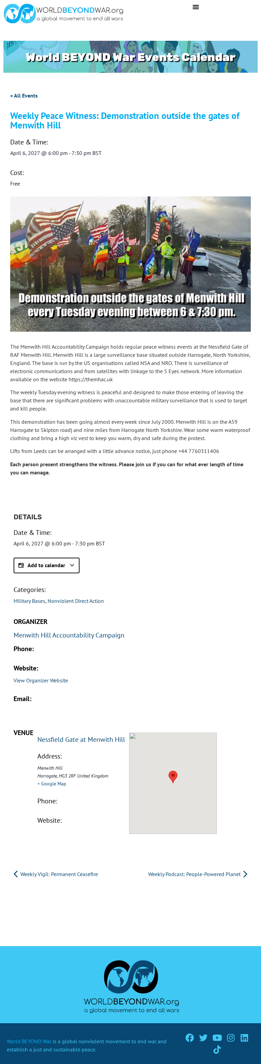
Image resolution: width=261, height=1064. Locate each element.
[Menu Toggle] (195, 6)
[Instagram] (231, 1038)
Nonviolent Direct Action (76, 600)
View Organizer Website (41, 680)
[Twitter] (203, 1038)
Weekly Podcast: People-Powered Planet (195, 874)
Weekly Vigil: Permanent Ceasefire (58, 874)
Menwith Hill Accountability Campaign (69, 635)
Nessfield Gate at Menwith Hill (81, 739)
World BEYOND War (29, 1041)
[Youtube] (217, 1038)
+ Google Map (51, 784)
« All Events (24, 95)
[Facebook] (190, 1038)
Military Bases (29, 600)
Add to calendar (47, 565)
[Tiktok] (217, 1050)
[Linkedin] (244, 1038)
